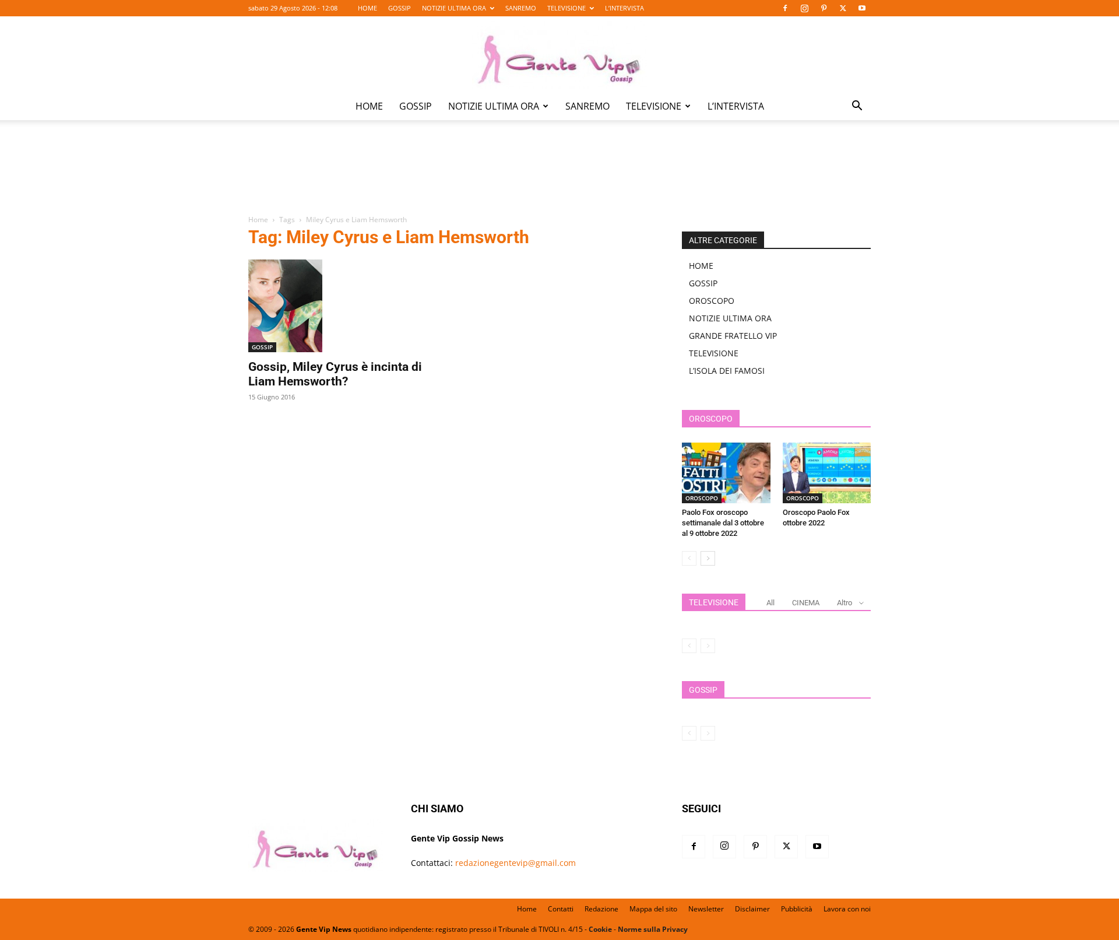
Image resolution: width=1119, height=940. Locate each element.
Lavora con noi (847, 909)
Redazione (601, 909)
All (770, 602)
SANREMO (520, 7)
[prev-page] (689, 558)
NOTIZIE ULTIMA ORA (454, 7)
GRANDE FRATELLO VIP (733, 335)
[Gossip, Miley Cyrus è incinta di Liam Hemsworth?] (342, 305)
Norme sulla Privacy (653, 929)
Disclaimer (752, 909)
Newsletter (706, 909)
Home (258, 220)
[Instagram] (804, 8)
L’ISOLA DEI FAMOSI (727, 370)
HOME (367, 7)
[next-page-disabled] (708, 646)
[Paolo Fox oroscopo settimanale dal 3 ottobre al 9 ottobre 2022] (726, 473)
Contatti (560, 909)
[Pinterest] (823, 8)
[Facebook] (785, 8)
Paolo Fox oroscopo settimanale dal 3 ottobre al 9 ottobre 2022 (723, 523)
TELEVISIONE (566, 7)
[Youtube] (862, 8)
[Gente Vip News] (559, 55)
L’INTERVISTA (624, 7)
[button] (857, 107)
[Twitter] (842, 8)
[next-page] (708, 558)
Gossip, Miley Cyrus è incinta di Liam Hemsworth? (335, 374)
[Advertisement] (559, 175)
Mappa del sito (653, 909)
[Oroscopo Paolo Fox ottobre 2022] (827, 473)
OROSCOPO (711, 300)
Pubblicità (796, 909)
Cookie (600, 929)
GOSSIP (399, 7)
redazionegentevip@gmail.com (515, 862)
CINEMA (805, 602)
